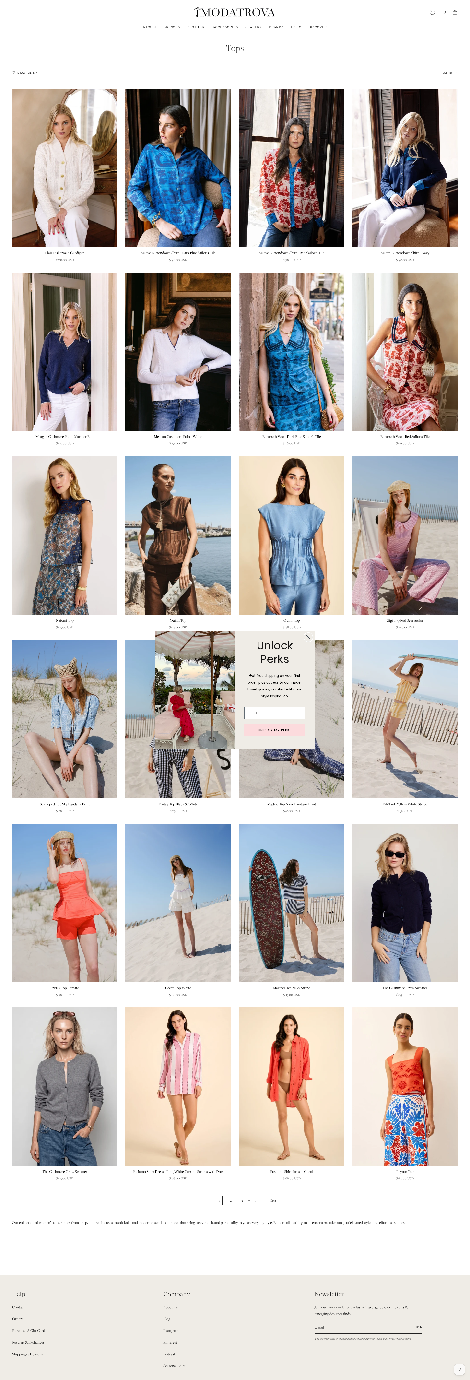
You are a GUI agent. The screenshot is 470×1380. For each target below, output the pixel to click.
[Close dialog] (308, 637)
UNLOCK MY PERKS (275, 730)
